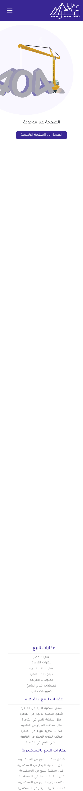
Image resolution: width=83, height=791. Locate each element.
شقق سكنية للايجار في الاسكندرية (41, 765)
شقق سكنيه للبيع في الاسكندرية (41, 759)
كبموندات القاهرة (41, 674)
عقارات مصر (41, 657)
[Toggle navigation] (9, 10)
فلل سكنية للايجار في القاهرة (41, 725)
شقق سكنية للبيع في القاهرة (41, 708)
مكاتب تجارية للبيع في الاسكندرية (41, 782)
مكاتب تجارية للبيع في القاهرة (41, 731)
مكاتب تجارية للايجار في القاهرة (41, 737)
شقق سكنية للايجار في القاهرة (41, 714)
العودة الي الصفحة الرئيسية (41, 135)
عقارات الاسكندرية (41, 668)
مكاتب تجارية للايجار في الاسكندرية (41, 788)
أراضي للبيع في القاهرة (41, 743)
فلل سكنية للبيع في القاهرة (41, 720)
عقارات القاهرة (41, 663)
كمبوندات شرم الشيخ (41, 686)
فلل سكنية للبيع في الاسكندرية (41, 771)
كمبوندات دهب (41, 691)
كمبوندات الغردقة (41, 680)
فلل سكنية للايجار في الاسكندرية (41, 777)
